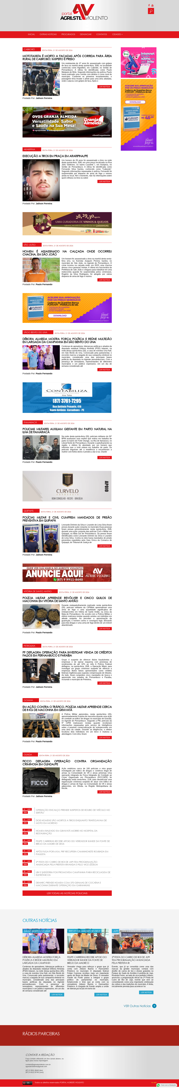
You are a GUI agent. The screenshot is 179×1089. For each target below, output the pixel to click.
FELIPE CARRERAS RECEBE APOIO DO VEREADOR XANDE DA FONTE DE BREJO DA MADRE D (87, 960)
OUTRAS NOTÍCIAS (48, 34)
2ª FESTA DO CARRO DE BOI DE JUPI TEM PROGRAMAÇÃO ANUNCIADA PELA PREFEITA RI (131, 960)
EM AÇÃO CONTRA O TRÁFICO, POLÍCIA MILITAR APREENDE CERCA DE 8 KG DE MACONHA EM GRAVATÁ (67, 708)
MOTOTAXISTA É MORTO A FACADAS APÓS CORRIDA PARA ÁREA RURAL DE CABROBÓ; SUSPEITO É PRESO (67, 57)
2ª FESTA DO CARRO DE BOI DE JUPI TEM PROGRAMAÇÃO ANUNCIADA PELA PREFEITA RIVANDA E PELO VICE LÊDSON (67, 863)
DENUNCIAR (85, 34)
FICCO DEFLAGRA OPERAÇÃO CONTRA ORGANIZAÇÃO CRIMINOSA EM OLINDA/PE (67, 763)
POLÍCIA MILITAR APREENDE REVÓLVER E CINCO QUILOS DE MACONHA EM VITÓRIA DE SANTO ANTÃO (67, 599)
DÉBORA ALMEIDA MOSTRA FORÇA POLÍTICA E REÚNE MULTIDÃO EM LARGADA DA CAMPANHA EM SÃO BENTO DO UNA (67, 340)
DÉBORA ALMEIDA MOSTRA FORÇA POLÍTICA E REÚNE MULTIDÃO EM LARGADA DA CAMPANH (41, 960)
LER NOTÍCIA (104, 87)
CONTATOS (101, 34)
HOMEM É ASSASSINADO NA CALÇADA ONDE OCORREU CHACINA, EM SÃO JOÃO (67, 253)
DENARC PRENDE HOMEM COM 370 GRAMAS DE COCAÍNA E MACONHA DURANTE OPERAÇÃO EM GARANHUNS (68, 884)
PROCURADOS (68, 34)
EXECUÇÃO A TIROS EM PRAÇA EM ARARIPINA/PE (55, 155)
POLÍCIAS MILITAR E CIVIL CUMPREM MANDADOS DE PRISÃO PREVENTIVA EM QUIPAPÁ (67, 519)
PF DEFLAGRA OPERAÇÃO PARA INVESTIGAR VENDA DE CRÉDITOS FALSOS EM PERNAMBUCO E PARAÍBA (67, 654)
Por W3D (153, 1082)
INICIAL (31, 34)
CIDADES (116, 34)
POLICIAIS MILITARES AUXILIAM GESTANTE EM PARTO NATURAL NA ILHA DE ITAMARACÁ (67, 430)
